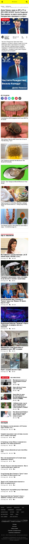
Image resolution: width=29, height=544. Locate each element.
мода (17, 514)
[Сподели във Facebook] (2, 98)
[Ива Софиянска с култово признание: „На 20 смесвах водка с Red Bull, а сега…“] (14, 253)
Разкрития (9, 507)
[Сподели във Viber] (5, 98)
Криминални (11, 509)
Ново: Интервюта (14, 516)
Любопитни (8, 6)
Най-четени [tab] (5, 377)
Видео (11, 514)
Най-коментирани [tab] (15, 377)
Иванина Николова (6, 38)
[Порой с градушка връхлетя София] (14, 368)
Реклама (14, 524)
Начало (2, 6)
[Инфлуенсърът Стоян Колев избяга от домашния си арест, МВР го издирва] (14, 345)
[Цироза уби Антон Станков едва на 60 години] (6, 392)
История (12, 512)
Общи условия (14, 528)
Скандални (18, 509)
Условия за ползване (16, 521)
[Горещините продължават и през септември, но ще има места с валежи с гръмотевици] (14, 275)
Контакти (14, 526)
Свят (23, 507)
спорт (22, 512)
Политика (3, 509)
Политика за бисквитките (14, 532)
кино (18, 512)
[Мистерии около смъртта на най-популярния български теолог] (6, 384)
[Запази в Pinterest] (16, 98)
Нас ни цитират (4, 514)
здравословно (4, 512)
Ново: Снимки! (4, 516)
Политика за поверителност (14, 530)
